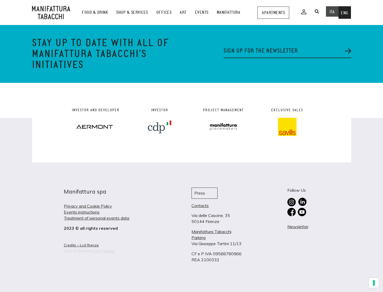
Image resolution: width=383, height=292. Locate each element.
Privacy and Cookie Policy (88, 206)
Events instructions (82, 212)
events (201, 12)
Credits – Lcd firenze (81, 245)
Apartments (273, 12)
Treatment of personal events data (96, 218)
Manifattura (228, 12)
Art (183, 12)
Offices (164, 12)
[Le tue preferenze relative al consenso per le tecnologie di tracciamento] (374, 283)
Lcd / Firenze (103, 250)
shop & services (132, 12)
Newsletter (297, 226)
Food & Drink (95, 12)
